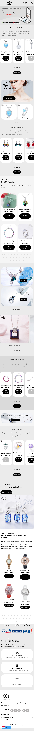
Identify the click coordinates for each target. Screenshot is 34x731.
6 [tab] (17, 254)
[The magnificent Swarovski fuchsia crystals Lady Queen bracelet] (6, 378)
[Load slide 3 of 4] (18, 23)
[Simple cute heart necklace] (25, 200)
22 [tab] (16, 260)
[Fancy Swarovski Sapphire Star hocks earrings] (18, 144)
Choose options (6, 58)
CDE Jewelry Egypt (19, 725)
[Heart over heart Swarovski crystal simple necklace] (9, 200)
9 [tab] (27, 254)
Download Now (8, 14)
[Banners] (17, 276)
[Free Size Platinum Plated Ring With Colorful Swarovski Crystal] (25, 231)
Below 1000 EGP (13, 345)
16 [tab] (19, 257)
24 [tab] (23, 260)
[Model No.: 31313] (25, 561)
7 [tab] (21, 254)
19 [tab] (29, 257)
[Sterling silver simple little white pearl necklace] (18, 44)
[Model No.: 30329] (9, 590)
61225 (9, 570)
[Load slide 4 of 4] (20, 23)
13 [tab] (10, 257)
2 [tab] (17, 122)
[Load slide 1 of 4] (14, 23)
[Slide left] (14, 68)
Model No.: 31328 (25, 602)
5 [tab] (14, 254)
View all (17, 73)
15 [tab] (16, 257)
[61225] (9, 561)
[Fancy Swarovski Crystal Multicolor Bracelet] (9, 231)
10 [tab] (30, 254)
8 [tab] (24, 254)
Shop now (9, 98)
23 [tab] (19, 260)
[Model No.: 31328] (25, 592)
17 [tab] (23, 257)
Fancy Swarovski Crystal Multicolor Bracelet (14, 241)
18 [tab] (26, 257)
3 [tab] (8, 254)
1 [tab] (15, 122)
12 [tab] (6, 257)
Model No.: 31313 (25, 570)
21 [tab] (13, 260)
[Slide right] (19, 68)
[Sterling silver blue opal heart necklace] (6, 44)
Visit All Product (6, 492)
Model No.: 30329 (9, 600)
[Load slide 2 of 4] (16, 23)
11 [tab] (3, 257)
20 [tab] (10, 260)
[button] (23, 3)
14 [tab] (13, 257)
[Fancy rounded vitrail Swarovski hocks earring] (6, 144)
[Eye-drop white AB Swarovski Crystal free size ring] (18, 445)
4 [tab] (11, 254)
